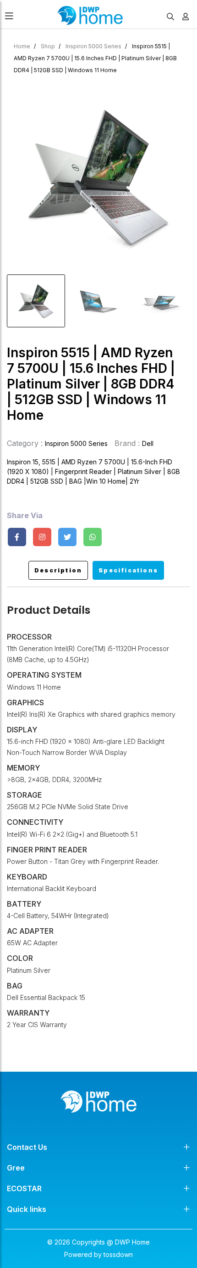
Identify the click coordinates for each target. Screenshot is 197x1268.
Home (22, 46)
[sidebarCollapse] (9, 14)
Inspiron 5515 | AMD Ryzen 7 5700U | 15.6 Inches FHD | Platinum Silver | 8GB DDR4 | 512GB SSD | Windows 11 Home (95, 58)
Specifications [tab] (128, 570)
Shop (48, 46)
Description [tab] (58, 570)
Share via (25, 515)
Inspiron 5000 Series (93, 46)
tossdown (118, 1254)
